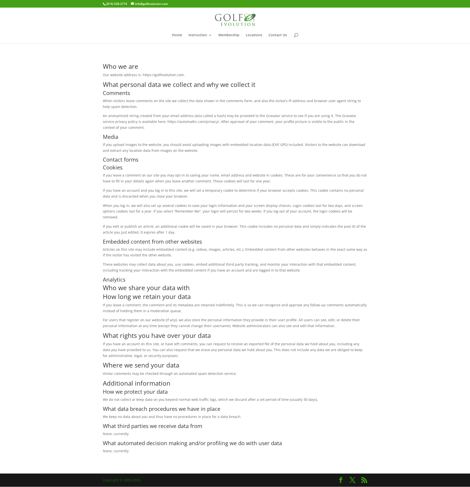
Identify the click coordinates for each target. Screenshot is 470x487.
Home (177, 35)
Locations (254, 35)
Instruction (197, 35)
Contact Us (278, 35)
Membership (228, 35)
